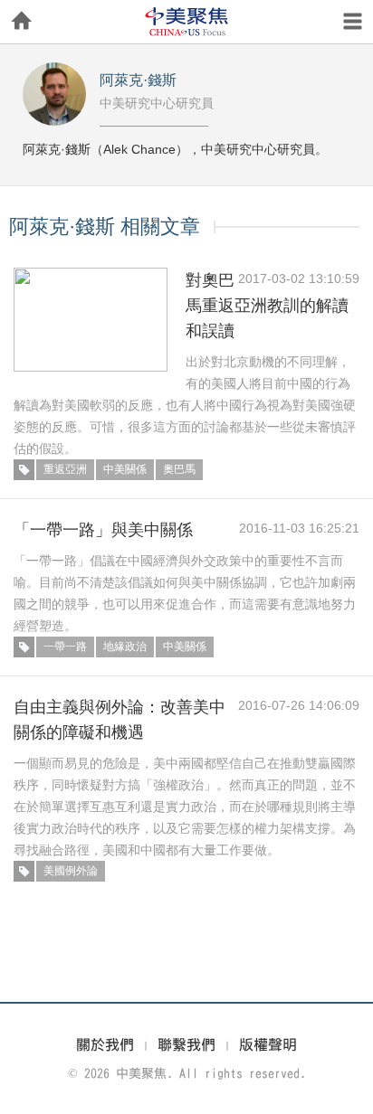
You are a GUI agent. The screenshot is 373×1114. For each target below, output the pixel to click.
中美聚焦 (186, 21)
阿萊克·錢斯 (138, 80)
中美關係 (125, 469)
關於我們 (105, 1044)
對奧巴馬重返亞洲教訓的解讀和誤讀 (267, 305)
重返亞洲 (65, 469)
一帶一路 (65, 646)
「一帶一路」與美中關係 (103, 530)
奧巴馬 (179, 469)
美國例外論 (70, 870)
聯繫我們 (186, 1044)
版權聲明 (268, 1044)
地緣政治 (125, 646)
